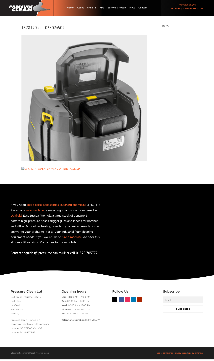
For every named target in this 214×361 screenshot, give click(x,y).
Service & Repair (117, 8)
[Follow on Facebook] (121, 299)
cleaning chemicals (73, 204)
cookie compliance (165, 353)
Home (70, 8)
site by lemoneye (195, 353)
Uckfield (16, 215)
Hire (101, 8)
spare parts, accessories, (43, 204)
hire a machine (72, 237)
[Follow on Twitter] (114, 299)
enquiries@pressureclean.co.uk (187, 8)
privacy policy (181, 353)
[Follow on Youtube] (139, 299)
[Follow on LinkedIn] (133, 299)
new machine (35, 210)
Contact (142, 8)
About (80, 8)
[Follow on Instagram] (127, 299)
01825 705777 (189, 4)
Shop (90, 8)
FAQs (132, 8)
